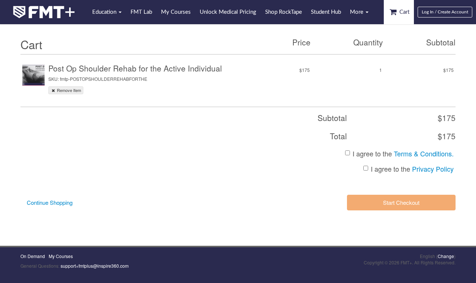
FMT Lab (141, 12)
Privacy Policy (433, 169)
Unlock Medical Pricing (228, 12)
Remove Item (68, 90)
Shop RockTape (283, 12)
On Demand (32, 256)
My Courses (176, 12)
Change (446, 256)
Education (105, 12)
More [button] (357, 12)
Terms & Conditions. (424, 153)
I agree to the (403, 153)
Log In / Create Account (445, 12)
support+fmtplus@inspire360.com (95, 266)
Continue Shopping (50, 202)
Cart (403, 12)
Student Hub (326, 12)
